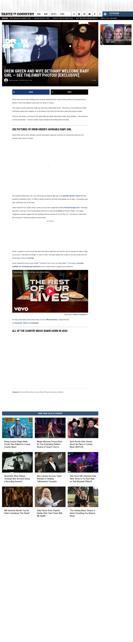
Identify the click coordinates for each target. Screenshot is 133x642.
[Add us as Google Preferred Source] (79, 14)
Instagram (35, 323)
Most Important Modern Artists (87, 18)
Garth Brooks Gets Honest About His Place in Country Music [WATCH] (81, 444)
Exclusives (53, 392)
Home (39, 14)
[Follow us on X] (99, 14)
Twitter (25, 323)
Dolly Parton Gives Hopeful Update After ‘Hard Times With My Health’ (49, 513)
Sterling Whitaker (13, 80)
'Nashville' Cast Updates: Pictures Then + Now (115, 41)
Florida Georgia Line (71, 208)
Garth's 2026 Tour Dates (109, 18)
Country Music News (27, 392)
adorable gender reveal (71, 196)
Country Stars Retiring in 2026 (63, 18)
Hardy (60, 211)
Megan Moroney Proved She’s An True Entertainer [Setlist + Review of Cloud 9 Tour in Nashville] (49, 444)
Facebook (18, 323)
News (46, 14)
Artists (54, 14)
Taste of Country (79, 314)
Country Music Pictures (42, 392)
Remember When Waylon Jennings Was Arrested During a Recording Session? (17, 479)
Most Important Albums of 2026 (20, 18)
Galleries (60, 392)
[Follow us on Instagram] (84, 14)
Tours (62, 14)
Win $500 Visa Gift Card (41, 18)
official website (51, 320)
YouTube (31, 258)
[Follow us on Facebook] (94, 14)
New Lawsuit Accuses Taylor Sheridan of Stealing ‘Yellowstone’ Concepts (49, 479)
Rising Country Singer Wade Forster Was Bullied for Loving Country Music (17, 444)
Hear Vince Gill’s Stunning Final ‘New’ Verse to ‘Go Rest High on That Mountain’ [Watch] (83, 479)
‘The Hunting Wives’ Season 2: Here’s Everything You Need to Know (82, 513)
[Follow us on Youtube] (89, 14)
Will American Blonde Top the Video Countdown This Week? (17, 511)
